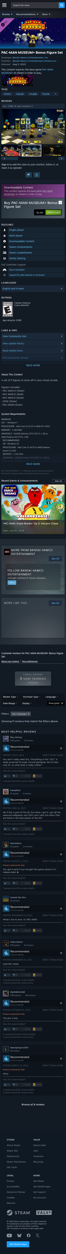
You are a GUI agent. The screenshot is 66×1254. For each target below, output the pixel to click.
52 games (14, 793)
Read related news (13, 350)
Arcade (33, 93)
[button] (8, 14)
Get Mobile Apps (18, 1244)
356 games (15, 945)
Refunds (11, 1203)
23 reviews (15, 901)
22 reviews (27, 846)
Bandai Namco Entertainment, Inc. (31, 57)
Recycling (38, 1161)
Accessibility (13, 1186)
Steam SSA (12, 1150)
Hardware (38, 1156)
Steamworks (13, 1156)
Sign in (5, 164)
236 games (15, 740)
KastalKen (15, 790)
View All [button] (58, 481)
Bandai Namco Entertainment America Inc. (35, 61)
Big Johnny (16, 737)
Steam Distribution (16, 1161)
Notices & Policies (16, 1192)
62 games (14, 846)
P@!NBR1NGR (17, 992)
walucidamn (16, 941)
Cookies (11, 1197)
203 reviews (30, 995)
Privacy (10, 1181)
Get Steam (38, 1181)
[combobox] (35, 5)
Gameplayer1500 (19, 1047)
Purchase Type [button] (30, 696)
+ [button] (55, 93)
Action (7, 93)
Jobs (35, 1150)
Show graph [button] (54, 703)
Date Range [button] (9, 703)
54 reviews (29, 945)
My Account (39, 1197)
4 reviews (27, 793)
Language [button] (51, 696)
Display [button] (26, 703)
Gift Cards (12, 1167)
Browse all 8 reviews (33, 1104)
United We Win (18, 897)
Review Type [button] (9, 696)
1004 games (15, 995)
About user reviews (10, 661)
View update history (13, 343)
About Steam (13, 1145)
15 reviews (28, 740)
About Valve (39, 1145)
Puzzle (45, 93)
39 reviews (15, 1051)
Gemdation (16, 843)
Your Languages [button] (19, 714)
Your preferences (30, 661)
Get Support (39, 1192)
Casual (20, 93)
